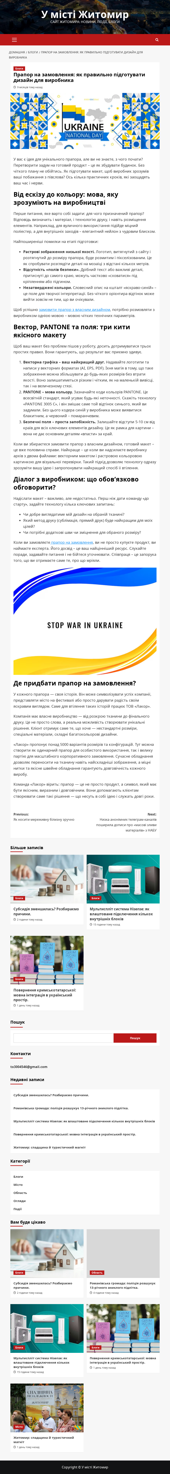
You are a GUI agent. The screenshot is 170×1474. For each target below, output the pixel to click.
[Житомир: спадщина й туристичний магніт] (47, 1408)
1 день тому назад (28, 1005)
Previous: (43, 817)
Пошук (17, 1022)
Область (20, 1193)
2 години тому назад (29, 919)
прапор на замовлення (71, 542)
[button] (14, 39)
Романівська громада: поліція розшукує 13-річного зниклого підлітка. (71, 1108)
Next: (126, 822)
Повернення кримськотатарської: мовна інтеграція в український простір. (44, 995)
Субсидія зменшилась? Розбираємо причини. (51, 1095)
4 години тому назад (106, 1293)
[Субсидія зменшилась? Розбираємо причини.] (47, 879)
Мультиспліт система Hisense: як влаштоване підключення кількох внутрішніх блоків (121, 914)
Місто (18, 1185)
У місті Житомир (85, 14)
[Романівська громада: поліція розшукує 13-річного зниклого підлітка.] (123, 1253)
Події (17, 1209)
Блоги (19, 68)
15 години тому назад (106, 924)
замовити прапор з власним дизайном (74, 309)
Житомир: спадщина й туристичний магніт (49, 1147)
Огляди (19, 1201)
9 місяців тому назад (29, 87)
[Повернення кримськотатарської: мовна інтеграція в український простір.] (47, 960)
